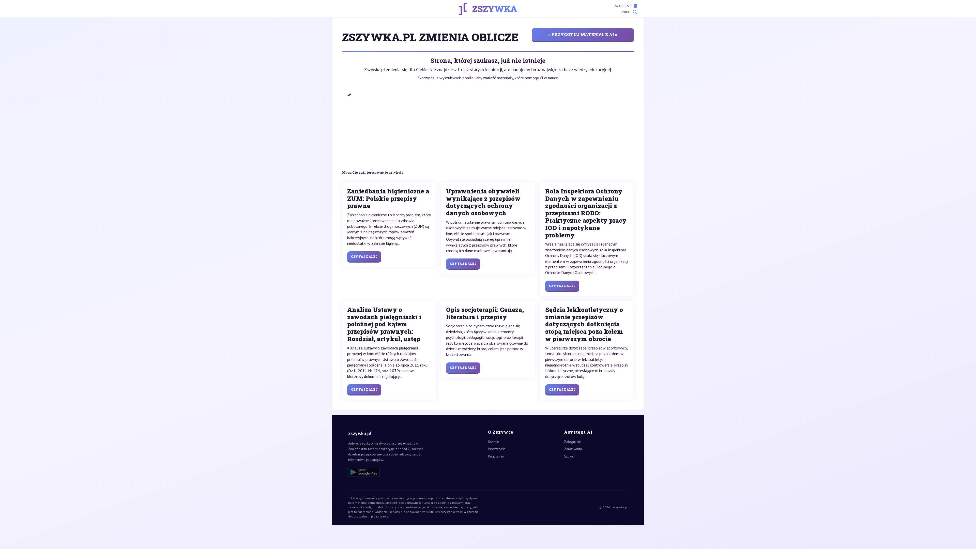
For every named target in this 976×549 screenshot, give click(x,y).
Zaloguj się (622, 6)
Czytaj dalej (364, 256)
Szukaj (625, 12)
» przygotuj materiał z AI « (582, 34)
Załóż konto (573, 449)
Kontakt (493, 441)
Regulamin (496, 456)
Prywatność (496, 449)
